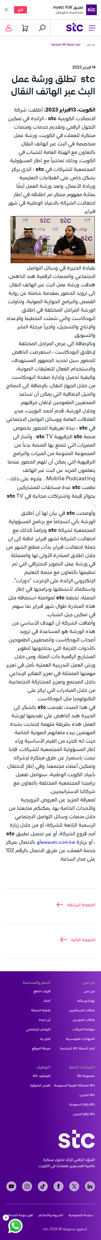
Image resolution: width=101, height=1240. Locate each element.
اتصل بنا (45, 1039)
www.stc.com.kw (58, 842)
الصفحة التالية (83, 939)
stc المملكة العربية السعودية (74, 1085)
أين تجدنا (44, 1020)
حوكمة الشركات (83, 1029)
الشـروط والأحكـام (50, 1215)
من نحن (91, 44)
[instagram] (27, 1186)
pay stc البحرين (84, 1114)
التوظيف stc (41, 1076)
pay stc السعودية (82, 1104)
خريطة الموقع (41, 1048)
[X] (74, 1186)
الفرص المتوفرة (40, 1085)
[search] (42, 28)
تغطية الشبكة (40, 1010)
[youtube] (11, 1186)
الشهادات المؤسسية (80, 1039)
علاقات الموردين (83, 1020)
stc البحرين (87, 1095)
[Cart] (25, 28)
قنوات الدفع (42, 991)
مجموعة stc (86, 1076)
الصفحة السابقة (81, 904)
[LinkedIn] (90, 1186)
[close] (6, 1217)
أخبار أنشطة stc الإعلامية (66, 44)
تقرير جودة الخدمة (20, 1215)
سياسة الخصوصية (81, 1215)
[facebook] (58, 1186)
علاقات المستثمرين (82, 1010)
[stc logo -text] (76, 1139)
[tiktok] (43, 1186)
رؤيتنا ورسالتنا (86, 1001)
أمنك (46, 1001)
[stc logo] (74, 27)
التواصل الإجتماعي (38, 1029)
